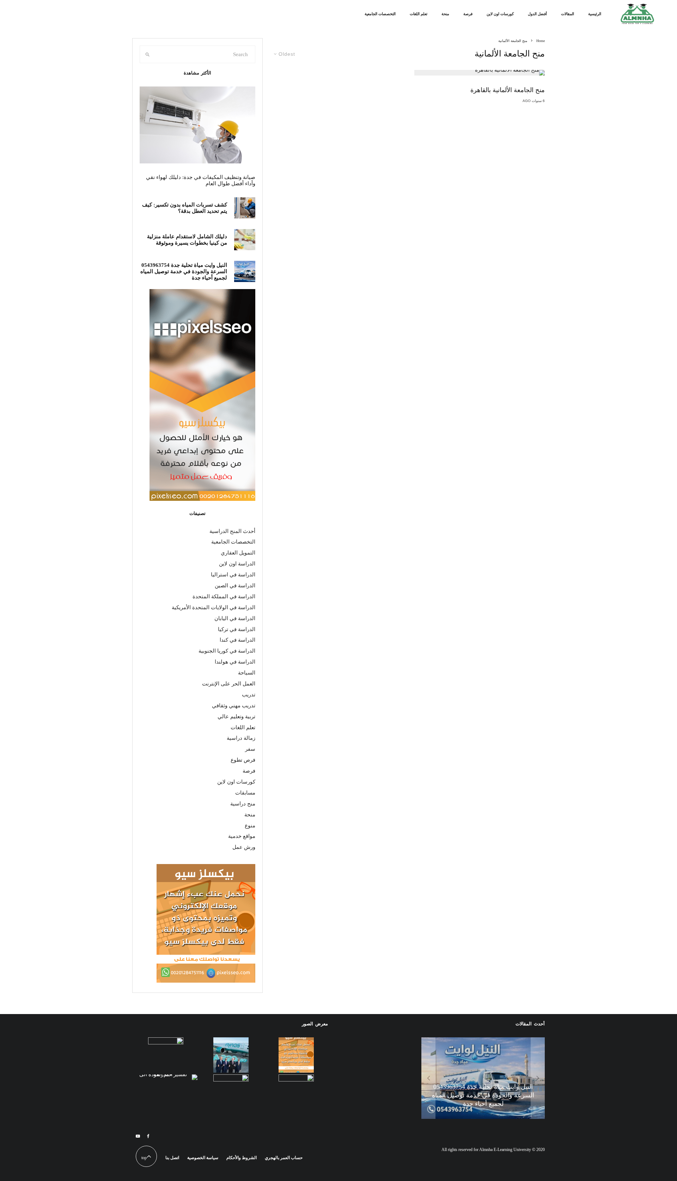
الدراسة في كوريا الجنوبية (227, 651)
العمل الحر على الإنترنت (228, 684)
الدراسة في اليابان (234, 618)
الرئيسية (594, 14)
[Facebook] (148, 1136)
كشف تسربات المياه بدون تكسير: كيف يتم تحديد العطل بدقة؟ (184, 208)
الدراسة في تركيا (236, 629)
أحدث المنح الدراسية (232, 531)
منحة (445, 14)
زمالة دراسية (241, 738)
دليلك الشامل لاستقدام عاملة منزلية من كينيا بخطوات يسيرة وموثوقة (187, 240)
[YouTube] (138, 1136)
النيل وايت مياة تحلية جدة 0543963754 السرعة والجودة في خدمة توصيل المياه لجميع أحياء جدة (183, 271)
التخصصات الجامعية (380, 14)
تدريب (248, 694)
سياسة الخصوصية (202, 1157)
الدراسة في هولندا (235, 662)
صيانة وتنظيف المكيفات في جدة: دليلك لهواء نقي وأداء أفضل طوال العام (200, 180)
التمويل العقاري (238, 553)
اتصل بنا (172, 1157)
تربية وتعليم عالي (236, 716)
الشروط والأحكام (241, 1157)
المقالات (567, 14)
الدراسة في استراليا (233, 574)
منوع (250, 825)
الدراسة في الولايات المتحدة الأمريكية (213, 607)
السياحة (246, 673)
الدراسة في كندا (237, 640)
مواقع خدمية (241, 836)
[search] (147, 54)
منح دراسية (242, 804)
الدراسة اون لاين (237, 563)
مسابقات (245, 793)
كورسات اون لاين (500, 14)
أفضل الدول (537, 14)
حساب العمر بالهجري (284, 1157)
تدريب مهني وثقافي (233, 705)
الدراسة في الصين (235, 585)
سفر (250, 749)
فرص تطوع (243, 760)
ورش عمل (243, 847)
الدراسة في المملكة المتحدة (224, 596)
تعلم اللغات (418, 14)
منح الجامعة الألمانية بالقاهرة (507, 90)
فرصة (467, 14)
